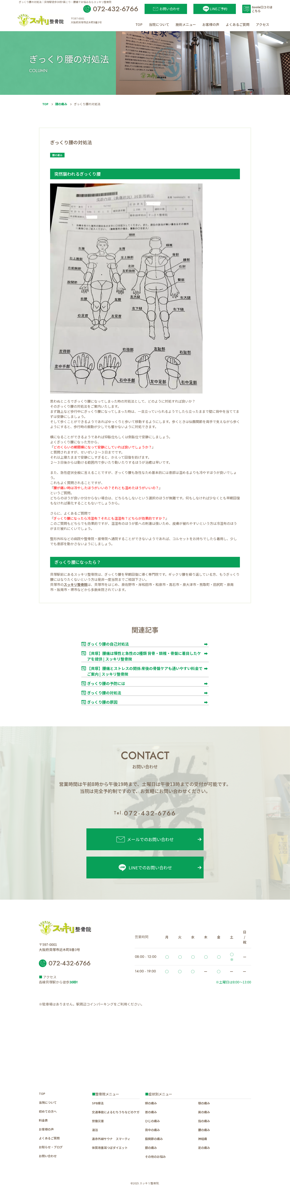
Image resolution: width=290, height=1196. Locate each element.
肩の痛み (204, 1112)
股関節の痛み (154, 1139)
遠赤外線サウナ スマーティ (111, 1139)
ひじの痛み (152, 1121)
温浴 (95, 1130)
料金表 (43, 1120)
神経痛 (202, 1139)
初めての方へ (48, 1111)
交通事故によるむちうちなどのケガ (115, 1112)
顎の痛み (204, 1103)
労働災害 (98, 1121)
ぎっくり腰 (65, 441)
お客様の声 (210, 24)
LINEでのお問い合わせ (150, 867)
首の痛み (151, 1112)
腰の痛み (61, 104)
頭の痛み (151, 1103)
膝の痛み (151, 1148)
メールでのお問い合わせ (150, 839)
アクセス (262, 24)
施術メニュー (186, 24)
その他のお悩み (155, 1156)
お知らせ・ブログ (51, 1147)
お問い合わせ (48, 1156)
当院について (159, 24)
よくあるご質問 (237, 24)
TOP (138, 24)
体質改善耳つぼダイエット (110, 1148)
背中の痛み (152, 1130)
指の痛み (204, 1121)
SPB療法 (98, 1103)
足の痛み (204, 1148)
